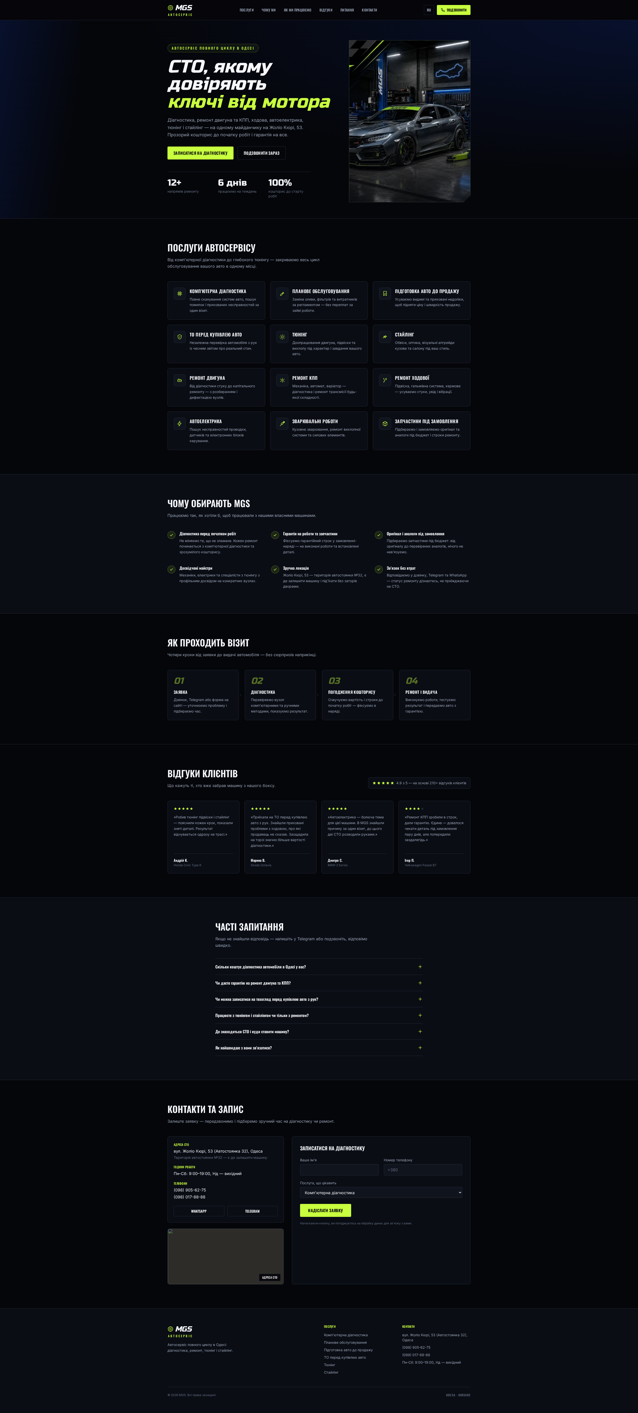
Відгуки (325, 9)
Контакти (369, 9)
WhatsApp (199, 1211)
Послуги (247, 9)
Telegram (252, 1211)
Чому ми (269, 9)
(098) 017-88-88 (189, 1196)
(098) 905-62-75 (190, 1189)
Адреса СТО (269, 1277)
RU (429, 9)
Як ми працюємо (298, 9)
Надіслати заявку (325, 1210)
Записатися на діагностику (200, 153)
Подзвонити (457, 9)
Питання (347, 9)
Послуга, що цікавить (318, 1183)
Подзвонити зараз (261, 153)
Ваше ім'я (308, 1160)
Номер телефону (398, 1160)
